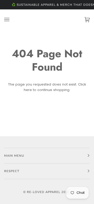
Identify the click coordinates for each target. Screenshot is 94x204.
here (28, 89)
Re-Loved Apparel (43, 192)
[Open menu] (12, 19)
